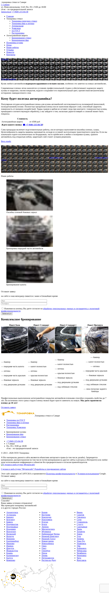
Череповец (81, 555)
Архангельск (12, 512)
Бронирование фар (20, 40)
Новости (10, 52)
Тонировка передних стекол (24, 21)
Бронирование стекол (21, 38)
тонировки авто (56, 157)
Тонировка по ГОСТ (15, 420)
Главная (10, 16)
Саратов (80, 515)
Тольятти (81, 531)
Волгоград (11, 531)
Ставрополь (82, 522)
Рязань (80, 512)
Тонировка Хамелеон (16, 427)
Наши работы (12, 47)
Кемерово (10, 560)
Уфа (78, 546)
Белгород (10, 519)
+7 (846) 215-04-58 (20, 12)
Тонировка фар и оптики (23, 23)
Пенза (44, 553)
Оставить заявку (8, 79)
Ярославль (81, 560)
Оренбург (46, 551)
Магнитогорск (48, 529)
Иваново (10, 543)
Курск (44, 524)
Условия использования (88, 474)
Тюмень (80, 539)
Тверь (79, 529)
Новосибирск (48, 543)
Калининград (12, 555)
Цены (9, 45)
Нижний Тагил (48, 539)
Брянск (9, 522)
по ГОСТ (16, 31)
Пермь (44, 555)
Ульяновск (81, 543)
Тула (79, 536)
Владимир (11, 529)
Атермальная (17, 26)
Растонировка (18, 33)
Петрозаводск (48, 558)
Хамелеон (16, 28)
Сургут (80, 524)
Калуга (9, 558)
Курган (45, 522)
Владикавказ (12, 527)
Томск (79, 534)
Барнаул (10, 517)
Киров (44, 512)
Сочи (79, 519)
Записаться (6, 12)
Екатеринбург (12, 541)
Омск (44, 546)
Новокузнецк (48, 541)
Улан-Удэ (81, 541)
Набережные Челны (51, 534)
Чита (79, 558)
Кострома (46, 515)
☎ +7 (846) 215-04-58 (33, 125)
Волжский (11, 534)
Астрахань (11, 515)
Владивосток (12, 524)
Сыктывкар (82, 527)
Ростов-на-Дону (49, 560)
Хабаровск (81, 548)
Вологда (10, 536)
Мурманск (46, 531)
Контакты (10, 54)
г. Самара (5, 4)
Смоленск (81, 517)
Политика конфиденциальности (60, 474)
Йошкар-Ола (12, 551)
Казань (9, 553)
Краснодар (46, 517)
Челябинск (81, 553)
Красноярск (47, 519)
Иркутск (10, 548)
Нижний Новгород (50, 536)
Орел (44, 548)
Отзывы (10, 50)
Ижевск (9, 546)
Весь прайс (6, 141)
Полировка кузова (14, 43)
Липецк (45, 527)
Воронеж (10, 539)
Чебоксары (82, 551)
